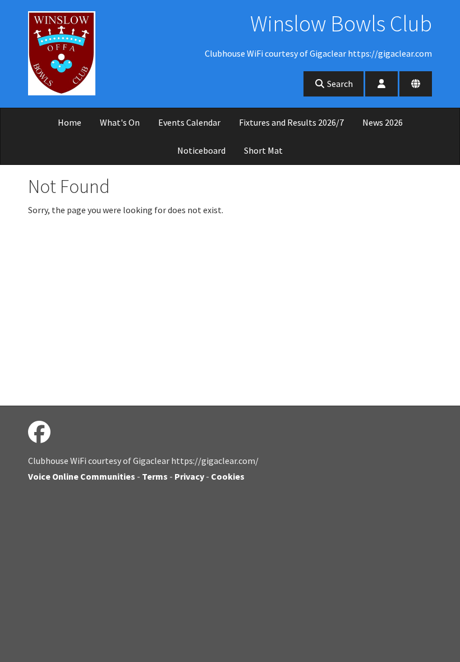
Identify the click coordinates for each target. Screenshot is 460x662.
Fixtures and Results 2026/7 (291, 122)
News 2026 (382, 122)
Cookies (228, 476)
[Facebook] (39, 433)
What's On (120, 122)
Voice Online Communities (81, 476)
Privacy (189, 476)
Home (69, 122)
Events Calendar (189, 122)
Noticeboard (201, 150)
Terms (155, 476)
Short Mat (263, 150)
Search (339, 83)
